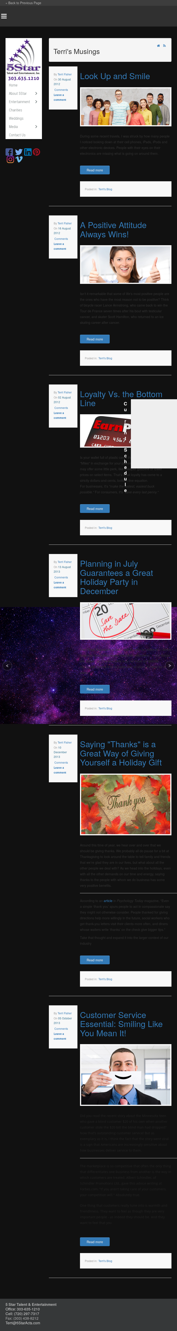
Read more (95, 170)
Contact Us (17, 135)
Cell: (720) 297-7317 (22, 1313)
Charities (15, 110)
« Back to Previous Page (23, 2)
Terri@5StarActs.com (23, 1322)
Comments (61, 90)
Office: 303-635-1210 (23, 1309)
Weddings (16, 118)
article (108, 900)
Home (13, 85)
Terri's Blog (105, 189)
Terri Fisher (65, 74)
